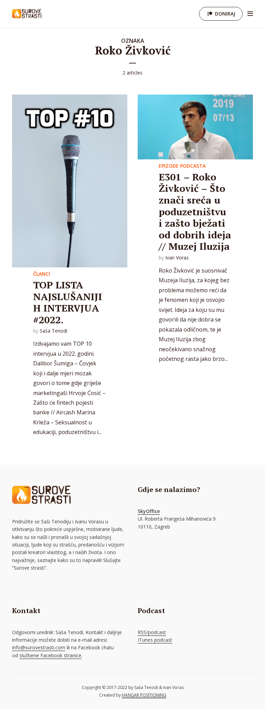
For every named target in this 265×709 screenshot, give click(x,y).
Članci (41, 273)
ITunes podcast (155, 640)
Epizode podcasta (182, 166)
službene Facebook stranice (50, 655)
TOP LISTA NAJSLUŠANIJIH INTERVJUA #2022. (67, 302)
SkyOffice (149, 511)
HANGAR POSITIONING (144, 695)
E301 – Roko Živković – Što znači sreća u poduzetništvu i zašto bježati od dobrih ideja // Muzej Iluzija (195, 211)
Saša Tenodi (53, 330)
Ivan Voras (177, 257)
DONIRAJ (225, 13)
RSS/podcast (152, 632)
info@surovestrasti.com (38, 647)
